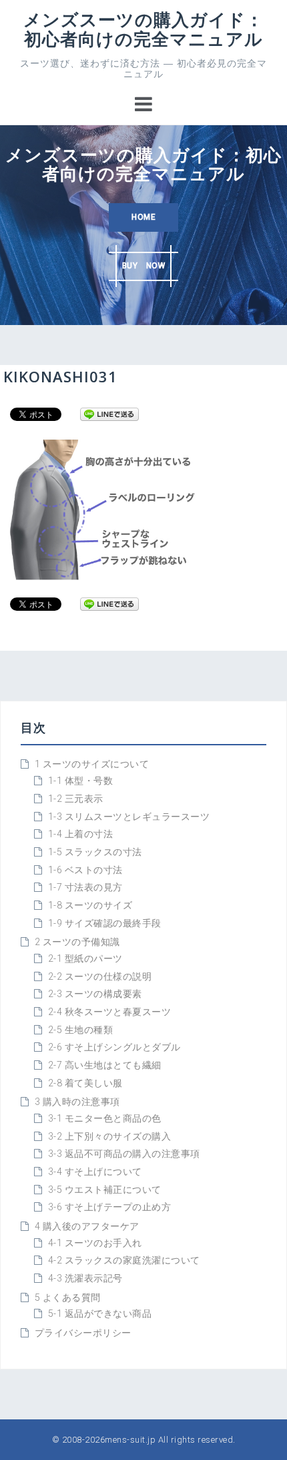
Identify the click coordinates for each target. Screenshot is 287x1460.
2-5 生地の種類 (80, 1029)
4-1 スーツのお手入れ (95, 1243)
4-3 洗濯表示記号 (85, 1278)
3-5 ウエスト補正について (105, 1189)
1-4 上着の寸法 (80, 834)
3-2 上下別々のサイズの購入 (110, 1136)
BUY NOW (144, 265)
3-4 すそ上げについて (95, 1171)
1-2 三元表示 (75, 798)
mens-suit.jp (130, 1440)
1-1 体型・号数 (80, 780)
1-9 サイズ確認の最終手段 (105, 923)
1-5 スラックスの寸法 (95, 852)
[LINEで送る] (109, 413)
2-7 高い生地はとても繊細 (105, 1065)
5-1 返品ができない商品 (100, 1313)
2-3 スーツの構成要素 (95, 993)
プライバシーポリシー (83, 1332)
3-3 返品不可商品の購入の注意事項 (124, 1153)
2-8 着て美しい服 (85, 1083)
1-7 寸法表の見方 (85, 887)
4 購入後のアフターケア (87, 1226)
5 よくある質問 (68, 1297)
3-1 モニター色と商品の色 (105, 1118)
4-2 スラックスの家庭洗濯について (124, 1260)
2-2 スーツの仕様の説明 (100, 976)
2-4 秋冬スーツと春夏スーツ (110, 1011)
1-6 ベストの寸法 (85, 870)
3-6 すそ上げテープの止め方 (110, 1207)
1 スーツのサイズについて (92, 764)
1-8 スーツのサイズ (90, 905)
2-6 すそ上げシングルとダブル (114, 1047)
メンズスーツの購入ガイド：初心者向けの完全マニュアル (143, 29)
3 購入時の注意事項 (77, 1101)
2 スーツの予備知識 (77, 941)
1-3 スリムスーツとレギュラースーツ (129, 816)
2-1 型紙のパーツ (85, 958)
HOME (143, 217)
